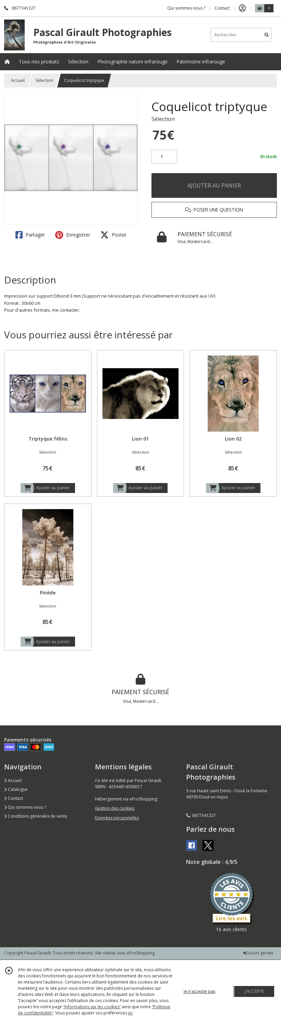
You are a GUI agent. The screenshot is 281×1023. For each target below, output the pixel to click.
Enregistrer (77, 234)
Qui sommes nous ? (26, 807)
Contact (222, 8)
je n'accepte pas (199, 991)
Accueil (18, 80)
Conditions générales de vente (37, 816)
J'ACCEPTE (254, 991)
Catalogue (17, 789)
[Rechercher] (266, 34)
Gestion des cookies (114, 808)
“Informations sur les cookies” (92, 1007)
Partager (34, 234)
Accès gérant (260, 953)
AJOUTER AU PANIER (214, 185)
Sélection (44, 80)
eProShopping (141, 953)
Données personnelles (117, 818)
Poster (118, 234)
